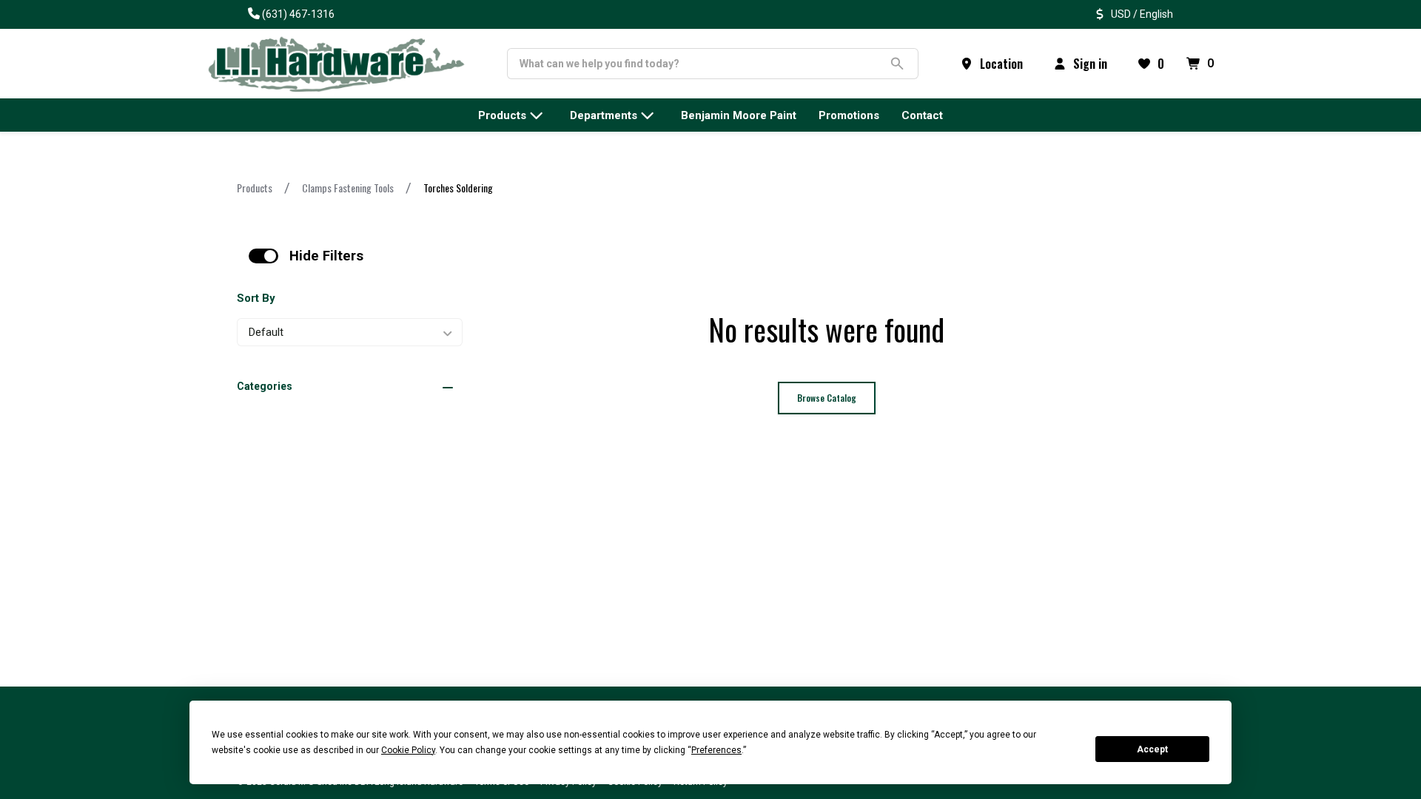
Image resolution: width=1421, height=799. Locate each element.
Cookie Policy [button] (408, 750)
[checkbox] (263, 256)
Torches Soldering (458, 187)
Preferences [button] (716, 750)
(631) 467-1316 (298, 14)
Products (254, 187)
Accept (1152, 749)
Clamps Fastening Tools (348, 187)
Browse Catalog (826, 397)
